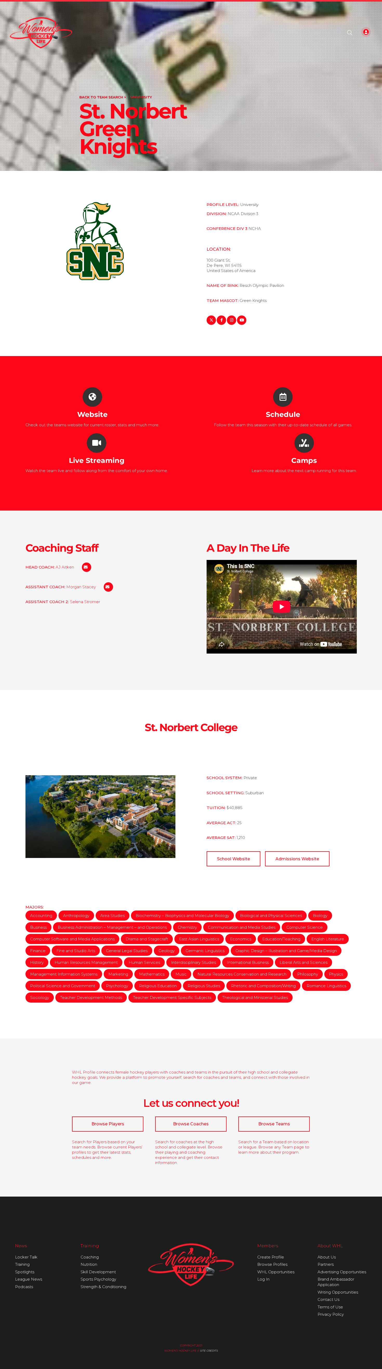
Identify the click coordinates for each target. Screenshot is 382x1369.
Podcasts (24, 1286)
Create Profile (270, 1257)
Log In (263, 1279)
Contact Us (328, 1299)
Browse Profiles (272, 1264)
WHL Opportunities (275, 1271)
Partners (326, 1264)
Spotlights (24, 1271)
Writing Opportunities (338, 1292)
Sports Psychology (98, 1279)
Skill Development (98, 1271)
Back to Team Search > (102, 97)
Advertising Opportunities (342, 1271)
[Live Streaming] (96, 443)
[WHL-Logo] (41, 32)
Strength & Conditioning (103, 1286)
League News (28, 1279)
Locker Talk (26, 1257)
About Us (327, 1257)
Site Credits (209, 1350)
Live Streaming (96, 460)
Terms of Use (330, 1307)
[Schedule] (283, 397)
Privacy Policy (331, 1314)
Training (22, 1264)
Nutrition (89, 1264)
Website (92, 414)
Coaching (90, 1257)
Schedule (283, 414)
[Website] (92, 397)
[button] (349, 32)
